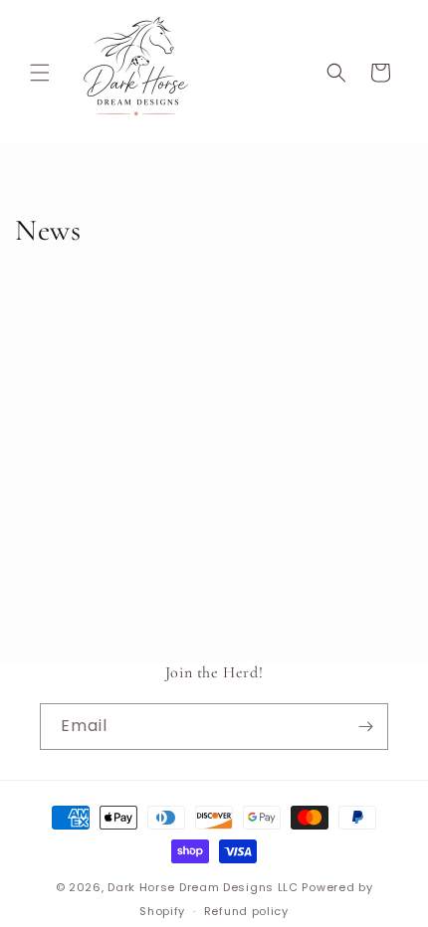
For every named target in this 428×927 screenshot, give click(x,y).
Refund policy (246, 911)
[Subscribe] (365, 726)
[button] (40, 72)
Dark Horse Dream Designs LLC (203, 887)
